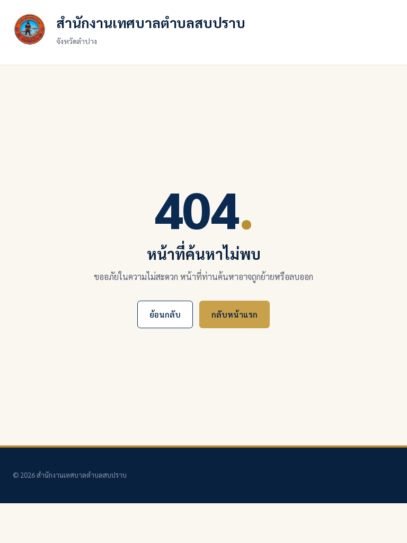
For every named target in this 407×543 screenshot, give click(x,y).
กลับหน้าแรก (234, 314)
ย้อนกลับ (165, 314)
